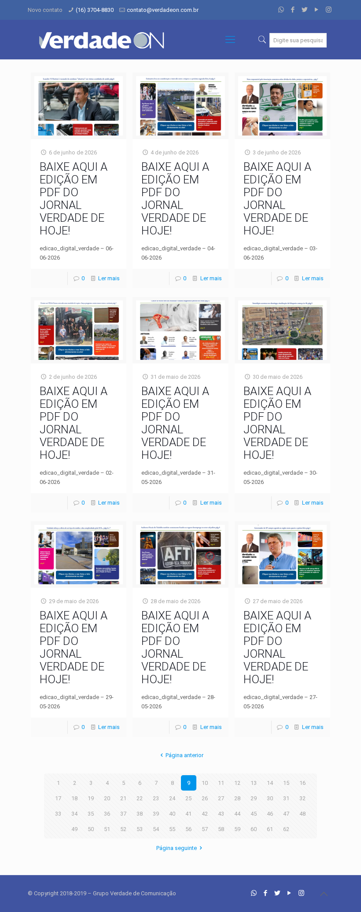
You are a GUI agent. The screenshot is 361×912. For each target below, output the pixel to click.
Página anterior (184, 755)
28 (237, 798)
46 (270, 813)
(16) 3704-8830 (95, 10)
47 (286, 813)
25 (188, 798)
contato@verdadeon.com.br (163, 10)
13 (253, 783)
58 (221, 829)
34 (74, 813)
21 (123, 798)
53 (139, 829)
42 (205, 813)
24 (172, 798)
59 (237, 829)
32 (302, 798)
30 (270, 798)
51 (107, 829)
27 (221, 798)
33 (58, 813)
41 (188, 813)
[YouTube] (316, 10)
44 (237, 813)
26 (205, 798)
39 (156, 813)
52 (123, 829)
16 (302, 783)
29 (253, 798)
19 (91, 798)
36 (107, 813)
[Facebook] (293, 10)
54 (156, 829)
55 (172, 829)
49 (74, 829)
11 (221, 783)
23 (156, 798)
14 (270, 783)
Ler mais (109, 278)
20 (107, 798)
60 (253, 829)
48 (302, 813)
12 (237, 783)
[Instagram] (328, 10)
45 (253, 813)
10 (205, 783)
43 (221, 813)
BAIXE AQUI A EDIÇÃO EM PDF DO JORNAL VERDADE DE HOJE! (73, 198)
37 (123, 813)
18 (74, 798)
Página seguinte (176, 848)
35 (91, 813)
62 (286, 829)
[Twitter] (304, 10)
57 (205, 829)
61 (270, 829)
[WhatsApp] (281, 10)
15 (286, 783)
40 (172, 813)
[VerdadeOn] (103, 39)
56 (188, 829)
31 (286, 798)
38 (139, 813)
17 (58, 798)
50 (91, 829)
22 (139, 798)
